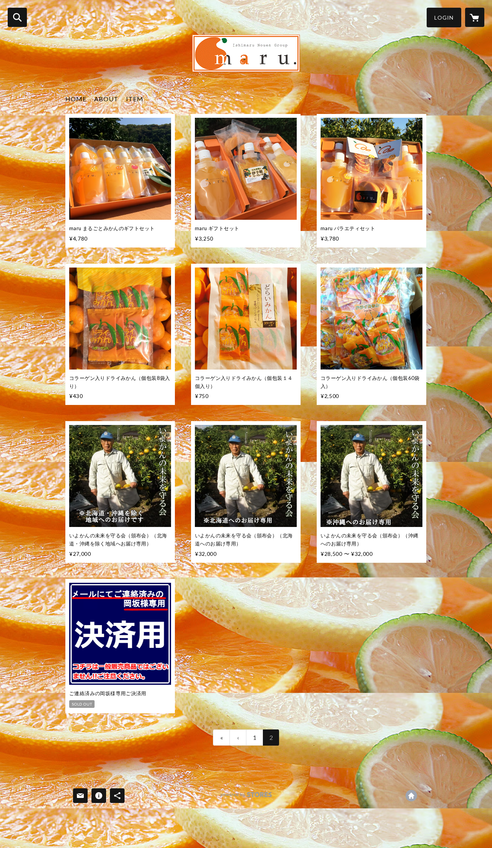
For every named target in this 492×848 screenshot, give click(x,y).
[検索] (17, 17)
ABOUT (106, 98)
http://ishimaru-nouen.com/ (411, 795)
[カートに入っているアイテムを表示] (474, 17)
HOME (75, 98)
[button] (444, 17)
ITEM (134, 98)
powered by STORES (246, 797)
